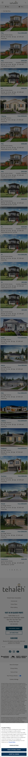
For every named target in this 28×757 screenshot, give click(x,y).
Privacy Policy (12, 742)
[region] (14, 740)
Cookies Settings (14, 745)
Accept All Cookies (14, 754)
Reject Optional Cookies (14, 749)
